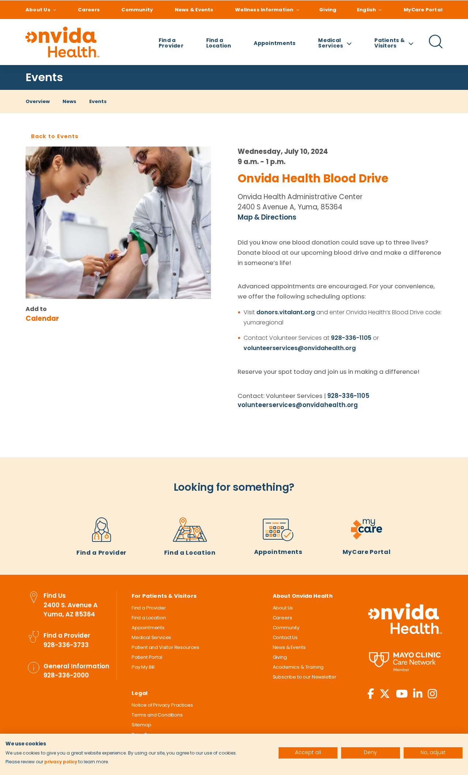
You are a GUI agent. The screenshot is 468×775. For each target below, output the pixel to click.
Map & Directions (267, 217)
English (366, 9)
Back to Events (55, 136)
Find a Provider (171, 43)
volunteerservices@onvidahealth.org (300, 348)
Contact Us (285, 637)
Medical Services (151, 637)
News (69, 101)
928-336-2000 (66, 675)
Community (137, 9)
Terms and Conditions (157, 715)
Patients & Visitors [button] (389, 43)
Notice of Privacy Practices (162, 705)
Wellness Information (264, 9)
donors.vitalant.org (285, 312)
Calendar (42, 318)
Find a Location (218, 43)
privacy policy (60, 762)
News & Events (194, 9)
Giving (327, 9)
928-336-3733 (66, 645)
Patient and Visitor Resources (165, 647)
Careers (89, 9)
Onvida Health (405, 618)
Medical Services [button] (330, 43)
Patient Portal (147, 657)
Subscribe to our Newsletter (304, 677)
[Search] (436, 47)
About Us (38, 9)
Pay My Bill (143, 667)
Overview (38, 101)
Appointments (274, 43)
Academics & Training (298, 667)
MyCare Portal (423, 9)
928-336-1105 (351, 338)
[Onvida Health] (62, 42)
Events (44, 77)
